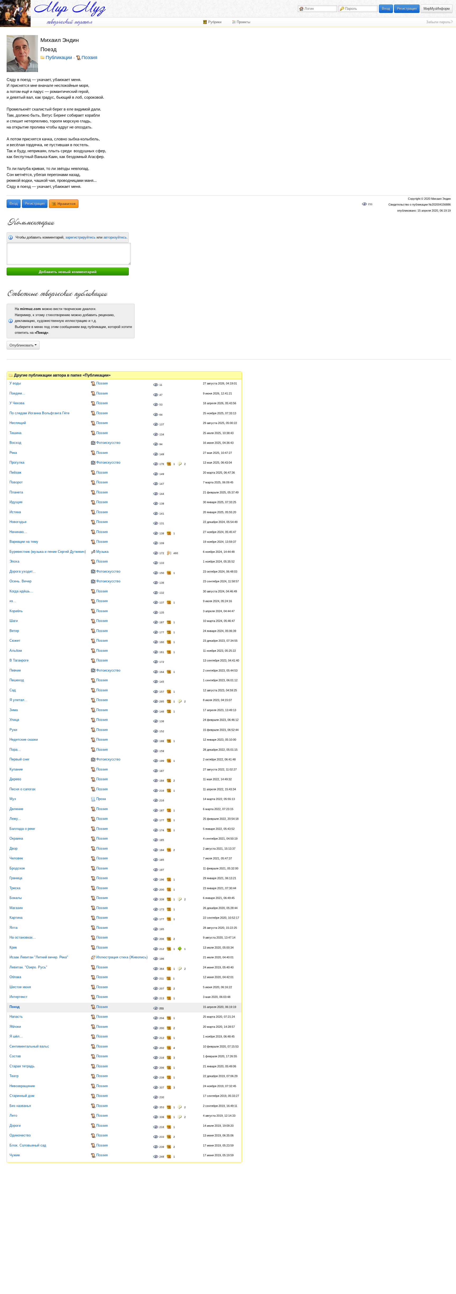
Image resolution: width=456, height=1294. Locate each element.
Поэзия (89, 57)
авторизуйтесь (115, 237)
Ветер (14, 631)
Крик (13, 947)
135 (161, 612)
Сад (13, 690)
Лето (13, 1115)
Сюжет (15, 641)
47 (161, 394)
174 (161, 830)
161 (161, 652)
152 (161, 731)
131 (161, 523)
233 (161, 1136)
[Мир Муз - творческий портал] (70, 8)
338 (161, 1117)
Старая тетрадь (22, 1066)
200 (161, 889)
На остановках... (23, 937)
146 (161, 711)
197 (161, 869)
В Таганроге (19, 660)
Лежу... (15, 819)
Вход (386, 9)
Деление (16, 809)
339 (161, 899)
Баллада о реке (22, 829)
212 (161, 949)
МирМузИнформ (437, 9)
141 (161, 513)
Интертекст (18, 997)
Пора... (15, 749)
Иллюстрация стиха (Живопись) (122, 957)
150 (161, 573)
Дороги (15, 1126)
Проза (101, 799)
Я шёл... (16, 1036)
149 (161, 454)
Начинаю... (18, 532)
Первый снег (20, 759)
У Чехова (17, 403)
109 (161, 543)
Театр (14, 1076)
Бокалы (16, 898)
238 (161, 1077)
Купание (16, 769)
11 (160, 384)
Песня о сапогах (23, 789)
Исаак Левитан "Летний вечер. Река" (39, 957)
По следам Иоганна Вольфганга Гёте (39, 413)
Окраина (16, 838)
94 (161, 444)
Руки (13, 730)
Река (13, 453)
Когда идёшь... (21, 591)
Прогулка (17, 462)
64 (161, 414)
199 (161, 760)
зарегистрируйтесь (80, 237)
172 (161, 553)
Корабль (16, 611)
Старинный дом (22, 1096)
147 (161, 483)
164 (161, 671)
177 (161, 632)
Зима (14, 710)
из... (13, 601)
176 (161, 464)
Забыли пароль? (439, 22)
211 (370, 204)
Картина (16, 918)
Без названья (20, 1106)
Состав (15, 1056)
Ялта (13, 928)
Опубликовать (22, 345)
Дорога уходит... (23, 571)
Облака (15, 977)
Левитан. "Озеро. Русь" (28, 967)
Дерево (15, 779)
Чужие (15, 1155)
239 (161, 1146)
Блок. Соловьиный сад (28, 1145)
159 (161, 751)
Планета (16, 492)
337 (161, 1087)
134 (161, 434)
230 (161, 1097)
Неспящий (18, 423)
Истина (15, 512)
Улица (14, 720)
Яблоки (15, 1027)
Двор (13, 848)
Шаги (14, 621)
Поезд (15, 1007)
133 (161, 563)
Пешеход (17, 680)
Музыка (102, 552)
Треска (15, 888)
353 (161, 1107)
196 (161, 879)
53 (161, 404)
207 (161, 988)
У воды (15, 383)
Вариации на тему (24, 542)
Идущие (16, 502)
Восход (15, 443)
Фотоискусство (108, 443)
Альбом (16, 651)
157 (161, 691)
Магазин (16, 908)
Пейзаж (15, 472)
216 (161, 790)
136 (161, 582)
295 (161, 701)
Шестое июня (20, 987)
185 (161, 840)
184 (161, 780)
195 (161, 929)
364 (161, 968)
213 (161, 998)
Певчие (15, 670)
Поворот (16, 482)
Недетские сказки (24, 739)
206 (161, 939)
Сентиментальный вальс (29, 1046)
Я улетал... (18, 700)
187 (161, 622)
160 (161, 642)
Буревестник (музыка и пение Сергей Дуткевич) (48, 552)
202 (161, 1047)
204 (161, 1018)
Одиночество (20, 1135)
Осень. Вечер (20, 581)
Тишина (15, 433)
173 (161, 909)
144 (161, 493)
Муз (13, 799)
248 (161, 1156)
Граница (16, 878)
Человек (16, 858)
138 (161, 503)
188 (161, 741)
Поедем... (17, 393)
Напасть (16, 1017)
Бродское (17, 868)
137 (161, 424)
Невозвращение (22, 1086)
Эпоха (14, 561)
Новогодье (18, 522)
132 (161, 592)
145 (161, 681)
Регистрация (407, 9)
